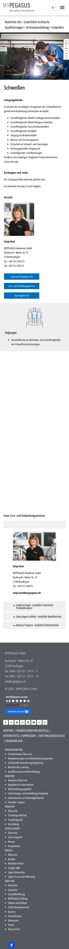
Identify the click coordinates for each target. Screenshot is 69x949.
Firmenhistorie (15, 916)
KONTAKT (8, 730)
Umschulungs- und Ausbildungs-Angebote (28, 793)
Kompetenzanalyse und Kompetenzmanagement (30, 758)
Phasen (11, 841)
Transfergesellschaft (17, 815)
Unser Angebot (15, 837)
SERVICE (9, 850)
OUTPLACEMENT (12, 828)
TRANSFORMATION (14, 749)
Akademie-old (13, 22)
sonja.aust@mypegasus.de (27, 593)
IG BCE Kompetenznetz (18, 907)
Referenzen (13, 920)
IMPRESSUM (28, 735)
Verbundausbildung (37, 27)
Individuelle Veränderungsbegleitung (25, 763)
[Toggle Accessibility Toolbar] (11, 945)
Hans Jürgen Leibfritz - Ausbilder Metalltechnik (38, 616)
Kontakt (11, 859)
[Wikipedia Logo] (39, 722)
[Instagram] (22, 722)
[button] (62, 7)
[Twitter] (16, 722)
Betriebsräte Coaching (18, 767)
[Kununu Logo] (45, 722)
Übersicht (12, 811)
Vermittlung (13, 824)
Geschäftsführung (16, 894)
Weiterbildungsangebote (19, 789)
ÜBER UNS (10, 881)
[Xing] (11, 722)
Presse (11, 925)
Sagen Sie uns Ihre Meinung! (21, 876)
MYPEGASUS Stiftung (18, 898)
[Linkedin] (28, 722)
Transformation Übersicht (20, 754)
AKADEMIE (10, 776)
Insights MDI (14, 868)
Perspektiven (14, 846)
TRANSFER (9, 806)
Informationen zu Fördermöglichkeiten (26, 798)
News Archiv (14, 929)
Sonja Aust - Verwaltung (27, 524)
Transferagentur (15, 820)
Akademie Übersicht (17, 780)
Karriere (12, 912)
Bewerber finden (16, 863)
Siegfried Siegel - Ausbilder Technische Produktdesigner (34, 606)
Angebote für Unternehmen (21, 784)
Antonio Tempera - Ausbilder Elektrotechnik (37, 625)
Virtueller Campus (16, 802)
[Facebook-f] (5, 722)
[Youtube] (33, 722)
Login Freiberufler (16, 872)
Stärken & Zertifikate (17, 903)
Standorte (12, 890)
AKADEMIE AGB (14, 741)
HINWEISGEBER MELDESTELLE (32, 730)
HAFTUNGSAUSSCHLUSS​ (51, 735)
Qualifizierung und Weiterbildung (24, 771)
